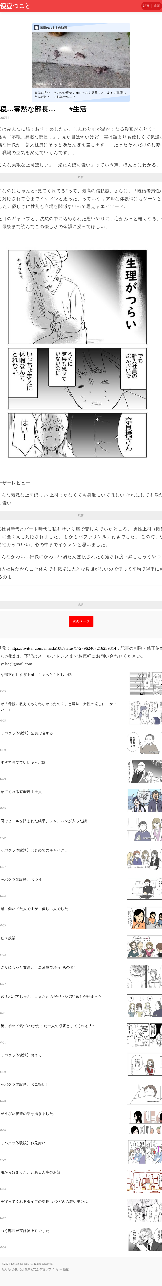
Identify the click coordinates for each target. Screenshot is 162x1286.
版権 (66, 1269)
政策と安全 (32, 1269)
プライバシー (54, 1269)
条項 (42, 1269)
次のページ (81, 621)
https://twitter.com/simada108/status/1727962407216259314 (63, 648)
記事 (146, 6)
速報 (157, 6)
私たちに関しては (13, 1269)
